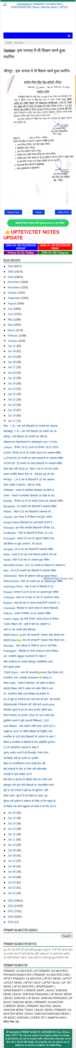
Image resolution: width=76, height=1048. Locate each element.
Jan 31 (12, 345)
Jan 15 (12, 818)
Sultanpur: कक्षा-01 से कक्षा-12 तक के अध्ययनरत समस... (32, 597)
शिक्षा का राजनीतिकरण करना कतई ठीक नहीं (24, 763)
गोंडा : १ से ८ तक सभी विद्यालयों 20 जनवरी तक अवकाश (30, 425)
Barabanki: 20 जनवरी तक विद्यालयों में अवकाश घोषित (29, 506)
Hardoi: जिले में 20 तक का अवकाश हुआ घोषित (26, 559)
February (13, 335)
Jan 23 (12, 388)
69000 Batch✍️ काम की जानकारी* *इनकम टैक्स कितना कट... (35, 640)
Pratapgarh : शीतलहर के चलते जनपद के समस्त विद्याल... (31, 650)
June (11, 314)
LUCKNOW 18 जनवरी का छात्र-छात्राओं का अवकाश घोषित (33, 458)
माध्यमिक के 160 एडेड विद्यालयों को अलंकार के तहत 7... (30, 736)
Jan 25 (12, 378)
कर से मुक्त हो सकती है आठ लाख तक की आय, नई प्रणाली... (32, 699)
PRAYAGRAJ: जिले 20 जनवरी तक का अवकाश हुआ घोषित (32, 581)
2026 (11, 266)
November (14, 287)
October (13, 292)
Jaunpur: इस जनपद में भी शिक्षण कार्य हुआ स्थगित (27, 516)
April (11, 324)
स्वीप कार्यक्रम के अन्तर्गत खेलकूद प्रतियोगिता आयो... (29, 661)
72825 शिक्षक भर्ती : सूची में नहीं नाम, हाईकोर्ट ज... (27, 624)
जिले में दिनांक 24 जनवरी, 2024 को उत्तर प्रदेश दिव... (30, 715)
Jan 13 (12, 828)
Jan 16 (12, 812)
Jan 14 (12, 823)
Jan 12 (12, 834)
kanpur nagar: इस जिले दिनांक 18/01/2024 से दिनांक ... (32, 618)
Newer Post (13, 212)
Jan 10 (12, 844)
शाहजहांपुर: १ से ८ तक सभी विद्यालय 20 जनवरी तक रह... (31, 431)
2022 (11, 905)
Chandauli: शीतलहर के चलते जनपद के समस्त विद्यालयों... (31, 608)
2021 (11, 911)
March (12, 330)
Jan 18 (12, 415)
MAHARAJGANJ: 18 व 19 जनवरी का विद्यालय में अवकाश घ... (35, 565)
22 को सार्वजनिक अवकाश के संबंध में (21, 747)
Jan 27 (12, 367)
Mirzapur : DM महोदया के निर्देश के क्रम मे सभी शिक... (31, 645)
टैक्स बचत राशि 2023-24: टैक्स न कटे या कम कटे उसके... (32, 468)
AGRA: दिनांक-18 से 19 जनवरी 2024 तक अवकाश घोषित (32, 452)
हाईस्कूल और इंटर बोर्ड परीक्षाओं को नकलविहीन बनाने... (29, 784)
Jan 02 (12, 887)
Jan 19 (12, 410)
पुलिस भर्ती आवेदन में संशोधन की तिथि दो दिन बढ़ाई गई (29, 800)
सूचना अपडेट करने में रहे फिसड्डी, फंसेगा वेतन (25, 752)
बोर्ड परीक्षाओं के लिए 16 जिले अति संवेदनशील (25, 768)
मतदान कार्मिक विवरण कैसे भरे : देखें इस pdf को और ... (30, 474)
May (11, 319)
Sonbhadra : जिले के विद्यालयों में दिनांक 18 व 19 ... (29, 532)
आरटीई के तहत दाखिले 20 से (17, 774)
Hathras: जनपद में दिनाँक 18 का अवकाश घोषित (27, 613)
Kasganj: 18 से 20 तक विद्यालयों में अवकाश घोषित (28, 549)
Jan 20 (12, 404)
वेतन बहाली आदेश (11, 666)
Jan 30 (12, 351)
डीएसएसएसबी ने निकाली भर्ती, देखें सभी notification (29, 704)
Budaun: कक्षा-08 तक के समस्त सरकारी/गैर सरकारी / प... (32, 602)
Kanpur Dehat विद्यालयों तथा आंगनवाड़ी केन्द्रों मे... (29, 522)
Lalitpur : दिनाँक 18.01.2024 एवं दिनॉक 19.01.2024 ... (32, 447)
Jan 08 (12, 855)
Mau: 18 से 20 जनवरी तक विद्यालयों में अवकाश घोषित (29, 570)
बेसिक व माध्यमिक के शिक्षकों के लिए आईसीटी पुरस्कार (29, 742)
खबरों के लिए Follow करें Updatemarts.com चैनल (39, 223)
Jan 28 (12, 361)
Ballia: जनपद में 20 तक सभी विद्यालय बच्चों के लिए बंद (30, 554)
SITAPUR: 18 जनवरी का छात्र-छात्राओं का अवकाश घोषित (32, 463)
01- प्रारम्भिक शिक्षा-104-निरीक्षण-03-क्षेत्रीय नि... (27, 693)
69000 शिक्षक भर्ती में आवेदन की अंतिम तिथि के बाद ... (29, 688)
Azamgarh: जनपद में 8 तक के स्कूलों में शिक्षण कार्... (30, 538)
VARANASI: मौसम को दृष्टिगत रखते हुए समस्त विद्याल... (31, 576)
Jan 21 (12, 399)
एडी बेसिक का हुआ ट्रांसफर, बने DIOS (22, 543)
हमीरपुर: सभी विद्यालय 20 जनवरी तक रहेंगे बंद (25, 436)
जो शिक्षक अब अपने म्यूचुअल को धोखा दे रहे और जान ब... (30, 806)
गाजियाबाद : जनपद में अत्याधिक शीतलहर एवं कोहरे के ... (30, 490)
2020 (11, 916)
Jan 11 (12, 839)
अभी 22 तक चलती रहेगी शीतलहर (19, 629)
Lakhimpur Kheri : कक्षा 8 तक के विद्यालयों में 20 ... (29, 586)
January (13, 340)
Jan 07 (12, 860)
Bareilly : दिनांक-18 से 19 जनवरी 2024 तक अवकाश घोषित (33, 500)
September (14, 298)
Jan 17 (12, 420)
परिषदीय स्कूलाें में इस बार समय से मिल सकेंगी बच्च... (28, 709)
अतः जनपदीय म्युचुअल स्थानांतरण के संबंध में (24, 656)
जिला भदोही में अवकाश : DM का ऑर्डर (22, 484)
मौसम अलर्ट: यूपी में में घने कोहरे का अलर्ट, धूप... (26, 795)
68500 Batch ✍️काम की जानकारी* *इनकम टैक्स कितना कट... (35, 634)
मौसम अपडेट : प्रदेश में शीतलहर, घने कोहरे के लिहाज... (30, 683)
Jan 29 (12, 356)
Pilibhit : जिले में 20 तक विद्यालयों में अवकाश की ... (28, 511)
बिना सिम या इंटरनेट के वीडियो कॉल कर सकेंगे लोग (27, 779)
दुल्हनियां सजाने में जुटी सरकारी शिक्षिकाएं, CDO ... (27, 720)
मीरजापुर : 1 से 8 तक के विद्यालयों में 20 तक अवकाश (28, 479)
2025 (11, 271)
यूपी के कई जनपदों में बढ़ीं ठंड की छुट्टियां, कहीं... (26, 790)
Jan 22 (12, 394)
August (12, 303)
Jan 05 (12, 871)
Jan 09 (12, 850)
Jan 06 (12, 866)
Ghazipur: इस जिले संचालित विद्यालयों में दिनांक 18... (29, 527)
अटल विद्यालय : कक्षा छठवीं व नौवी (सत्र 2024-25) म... (30, 726)
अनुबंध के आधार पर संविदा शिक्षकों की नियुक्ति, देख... (29, 731)
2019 (11, 922)
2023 (11, 900)
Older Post (63, 212)
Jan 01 (12, 893)
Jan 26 (12, 372)
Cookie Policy (55, 1045)
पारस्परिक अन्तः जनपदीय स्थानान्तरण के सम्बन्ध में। (28, 677)
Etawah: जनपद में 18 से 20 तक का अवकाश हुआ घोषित (30, 592)
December (14, 281)
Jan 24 (12, 383)
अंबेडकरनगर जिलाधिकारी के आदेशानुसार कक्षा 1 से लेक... (31, 441)
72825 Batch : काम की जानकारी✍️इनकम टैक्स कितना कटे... (34, 672)
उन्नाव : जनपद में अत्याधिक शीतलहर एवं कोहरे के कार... (30, 495)
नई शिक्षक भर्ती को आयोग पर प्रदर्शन (20, 758)
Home (39, 212)
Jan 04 (12, 877)
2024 (11, 277)
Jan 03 (12, 882)
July (10, 308)
